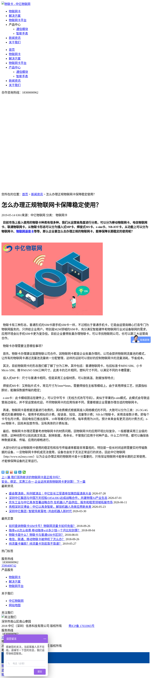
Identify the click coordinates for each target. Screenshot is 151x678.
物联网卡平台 (18, 20)
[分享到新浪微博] (11, 472)
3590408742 (8, 565)
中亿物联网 (16, 600)
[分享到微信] (24, 472)
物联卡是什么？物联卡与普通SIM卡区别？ (36, 534)
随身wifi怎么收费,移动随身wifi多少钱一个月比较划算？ (45, 530)
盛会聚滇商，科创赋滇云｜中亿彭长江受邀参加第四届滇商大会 (50, 493)
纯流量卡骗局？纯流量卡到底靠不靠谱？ (35, 543)
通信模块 (22, 29)
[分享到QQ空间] (7, 472)
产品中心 (15, 67)
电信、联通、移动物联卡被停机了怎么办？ (37, 539)
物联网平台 (16, 586)
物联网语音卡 (25, 231)
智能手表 (22, 33)
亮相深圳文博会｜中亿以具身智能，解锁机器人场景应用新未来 (50, 506)
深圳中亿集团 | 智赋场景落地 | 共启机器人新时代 (40, 511)
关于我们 (15, 42)
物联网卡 (15, 11)
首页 (12, 49)
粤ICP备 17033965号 (81, 625)
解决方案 (15, 15)
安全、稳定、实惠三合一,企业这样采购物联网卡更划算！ (43, 481)
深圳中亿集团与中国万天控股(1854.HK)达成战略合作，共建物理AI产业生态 (58, 497)
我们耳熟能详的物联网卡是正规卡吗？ (31, 477)
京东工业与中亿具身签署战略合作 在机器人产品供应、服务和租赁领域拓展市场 (61, 502)
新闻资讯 (15, 37)
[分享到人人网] (20, 472)
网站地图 (15, 605)
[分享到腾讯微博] (15, 472)
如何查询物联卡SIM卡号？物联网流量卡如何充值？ (42, 525)
